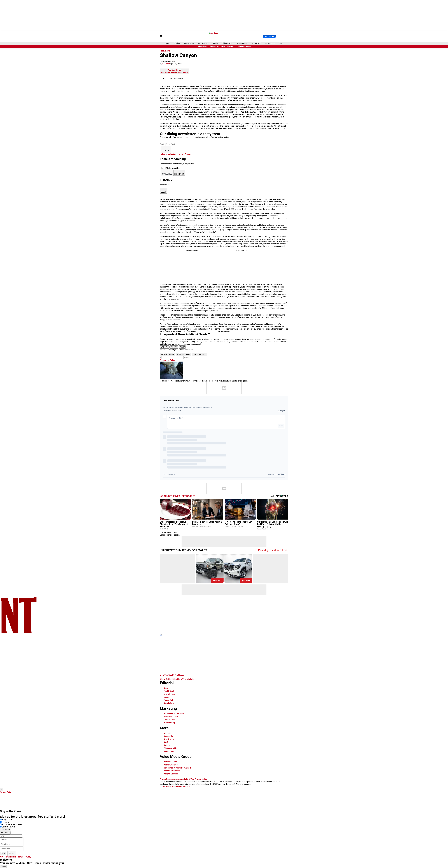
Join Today (5, 830)
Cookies (174, 779)
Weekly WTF (256, 43)
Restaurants (165, 51)
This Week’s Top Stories (12, 824)
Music (215, 43)
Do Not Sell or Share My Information (175, 786)
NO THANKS (179, 174)
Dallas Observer (170, 762)
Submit (11, 853)
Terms (180, 154)
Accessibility (183, 779)
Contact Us (168, 736)
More (281, 43)
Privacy (188, 154)
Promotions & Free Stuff (174, 714)
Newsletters (269, 43)
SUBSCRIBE (167, 174)
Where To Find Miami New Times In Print (177, 679)
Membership (169, 751)
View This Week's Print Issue (172, 675)
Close (3, 866)
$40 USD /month (199, 354)
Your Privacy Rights (199, 779)
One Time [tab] (165, 347)
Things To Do (227, 43)
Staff (166, 742)
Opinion (177, 43)
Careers (167, 745)
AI (190, 779)
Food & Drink (189, 43)
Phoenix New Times (172, 771)
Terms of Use (169, 720)
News (167, 43)
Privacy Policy (169, 723)
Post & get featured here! (273, 550)
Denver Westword (171, 765)
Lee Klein (166, 64)
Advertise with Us (171, 716)
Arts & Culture (203, 43)
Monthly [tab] (174, 347)
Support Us (269, 36)
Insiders (5, 822)
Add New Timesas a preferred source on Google (174, 71)
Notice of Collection (168, 154)
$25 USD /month (183, 354)
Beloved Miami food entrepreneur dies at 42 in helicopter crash (224, 46)
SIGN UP (165, 150)
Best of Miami (242, 43)
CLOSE (163, 192)
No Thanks (5, 833)
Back (3, 853)
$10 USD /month (167, 354)
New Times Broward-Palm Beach (177, 768)
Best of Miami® (8, 827)
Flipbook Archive (171, 748)
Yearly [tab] (182, 347)
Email (163, 144)
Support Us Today (167, 360)
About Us (167, 733)
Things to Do (7, 819)
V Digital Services (171, 774)
